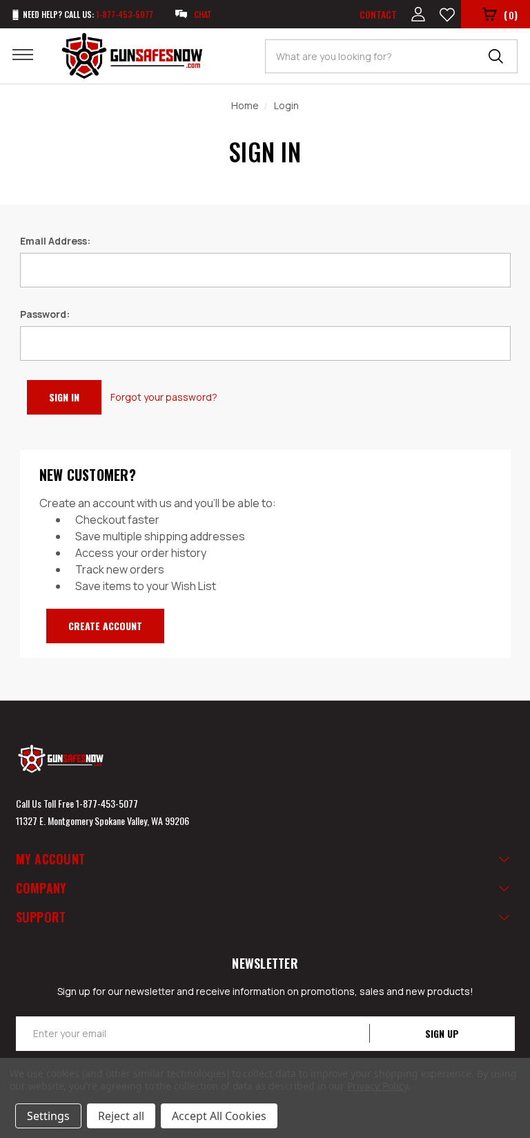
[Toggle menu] (31, 54)
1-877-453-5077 (107, 803)
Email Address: (55, 240)
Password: (45, 314)
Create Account (105, 625)
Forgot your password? (163, 397)
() (511, 14)
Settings (48, 1115)
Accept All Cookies (219, 1115)
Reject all (121, 1115)
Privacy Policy (377, 1085)
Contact (378, 14)
